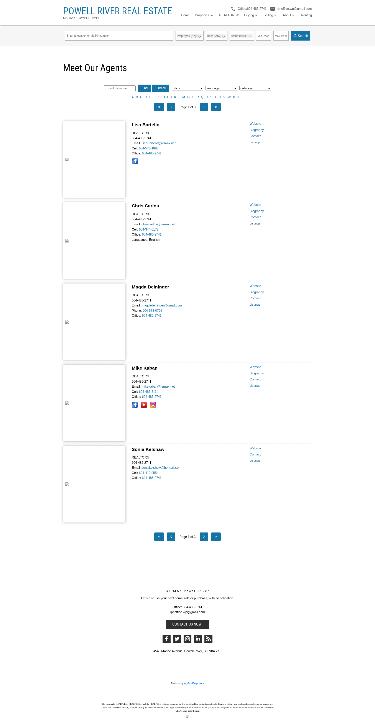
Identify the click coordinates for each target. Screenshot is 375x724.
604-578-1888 (148, 148)
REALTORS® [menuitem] (229, 15)
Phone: (137, 310)
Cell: (135, 148)
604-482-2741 (151, 315)
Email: (136, 143)
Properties (202, 15)
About (287, 15)
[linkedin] (198, 639)
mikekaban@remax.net (158, 386)
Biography (257, 130)
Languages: (140, 239)
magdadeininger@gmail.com (161, 305)
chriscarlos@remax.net (158, 224)
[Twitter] (177, 639)
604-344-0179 (148, 229)
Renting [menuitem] (306, 15)
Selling (268, 15)
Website (255, 123)
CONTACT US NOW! (187, 624)
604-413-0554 (148, 473)
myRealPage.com (194, 683)
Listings (255, 142)
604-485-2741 (151, 153)
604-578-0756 (152, 310)
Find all (161, 88)
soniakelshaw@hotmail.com (161, 467)
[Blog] (208, 639)
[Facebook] (167, 639)
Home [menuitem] (185, 15)
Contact (255, 136)
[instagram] (188, 639)
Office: (136, 153)
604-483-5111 (148, 391)
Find (144, 88)
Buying (249, 15)
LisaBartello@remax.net (158, 143)
